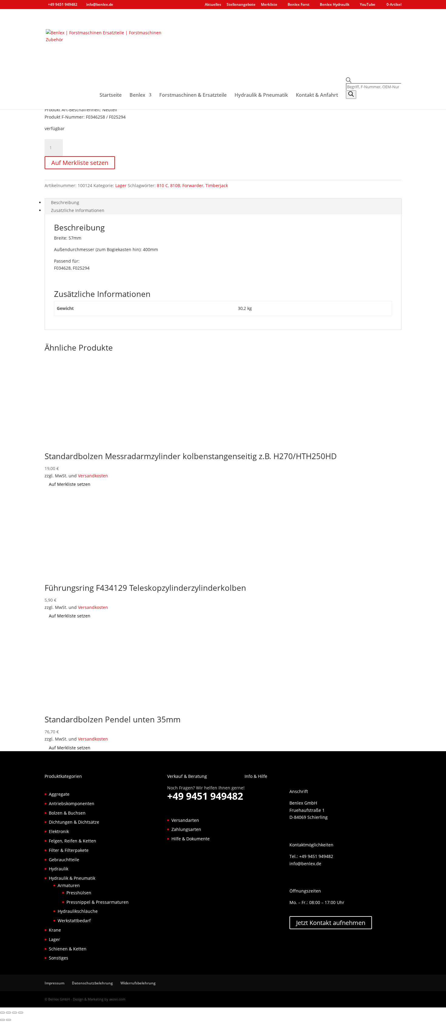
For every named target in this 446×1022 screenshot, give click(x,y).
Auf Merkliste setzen (79, 163)
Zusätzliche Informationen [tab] (77, 210)
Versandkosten (93, 476)
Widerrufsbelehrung (138, 983)
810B (175, 185)
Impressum (54, 983)
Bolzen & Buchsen (67, 813)
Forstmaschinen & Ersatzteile (193, 95)
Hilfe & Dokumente (190, 839)
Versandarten (185, 820)
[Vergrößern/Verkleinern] (2, 1013)
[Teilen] (14, 1013)
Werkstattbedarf (74, 920)
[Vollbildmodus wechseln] (8, 1013)
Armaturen (69, 885)
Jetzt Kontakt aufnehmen (330, 923)
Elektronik (59, 831)
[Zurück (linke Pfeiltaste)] (2, 1020)
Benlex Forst (298, 5)
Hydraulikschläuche (78, 911)
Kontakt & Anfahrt (317, 95)
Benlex (137, 95)
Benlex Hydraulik (335, 5)
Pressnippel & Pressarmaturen (97, 902)
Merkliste (269, 5)
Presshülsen (78, 893)
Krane (55, 930)
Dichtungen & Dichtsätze (74, 822)
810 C (162, 185)
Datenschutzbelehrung (92, 983)
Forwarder (192, 185)
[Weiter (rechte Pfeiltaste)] (8, 1020)
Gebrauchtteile (64, 859)
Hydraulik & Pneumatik (261, 95)
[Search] (351, 94)
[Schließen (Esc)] (20, 1013)
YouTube (367, 5)
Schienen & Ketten (67, 949)
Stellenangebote (241, 5)
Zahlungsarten (186, 829)
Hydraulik (58, 869)
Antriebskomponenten (71, 803)
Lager (121, 185)
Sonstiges (58, 958)
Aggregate (59, 794)
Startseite (111, 95)
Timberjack (216, 185)
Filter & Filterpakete (69, 850)
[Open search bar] (373, 80)
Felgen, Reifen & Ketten (72, 841)
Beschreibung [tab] (65, 202)
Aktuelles (213, 5)
